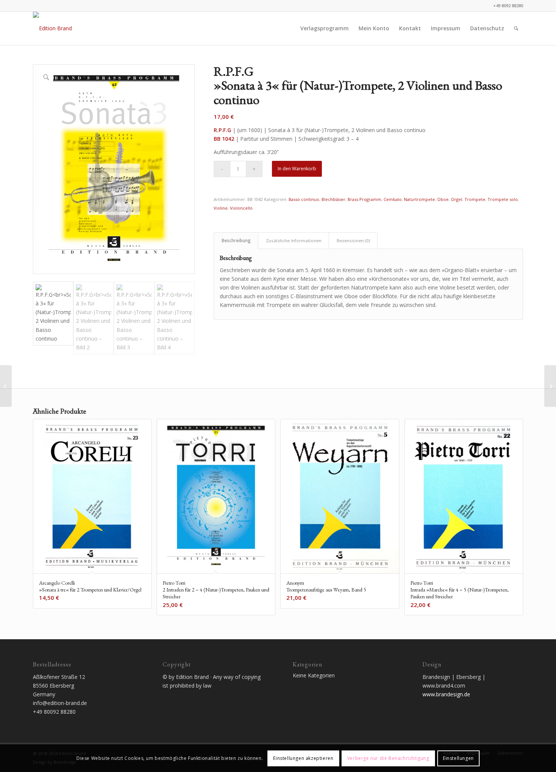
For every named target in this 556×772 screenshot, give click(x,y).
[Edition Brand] (52, 28)
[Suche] (516, 28)
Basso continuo (304, 199)
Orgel (456, 199)
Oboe (443, 199)
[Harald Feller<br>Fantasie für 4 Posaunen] (550, 386)
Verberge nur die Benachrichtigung (388, 758)
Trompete (474, 199)
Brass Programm (364, 199)
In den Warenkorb (297, 168)
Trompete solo (503, 199)
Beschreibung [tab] (236, 240)
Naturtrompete (419, 199)
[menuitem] (324, 28)
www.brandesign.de (446, 694)
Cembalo (393, 199)
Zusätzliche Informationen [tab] (293, 240)
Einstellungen (458, 758)
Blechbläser (333, 199)
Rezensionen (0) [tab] (353, 240)
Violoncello (241, 208)
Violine (221, 208)
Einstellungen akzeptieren (303, 758)
